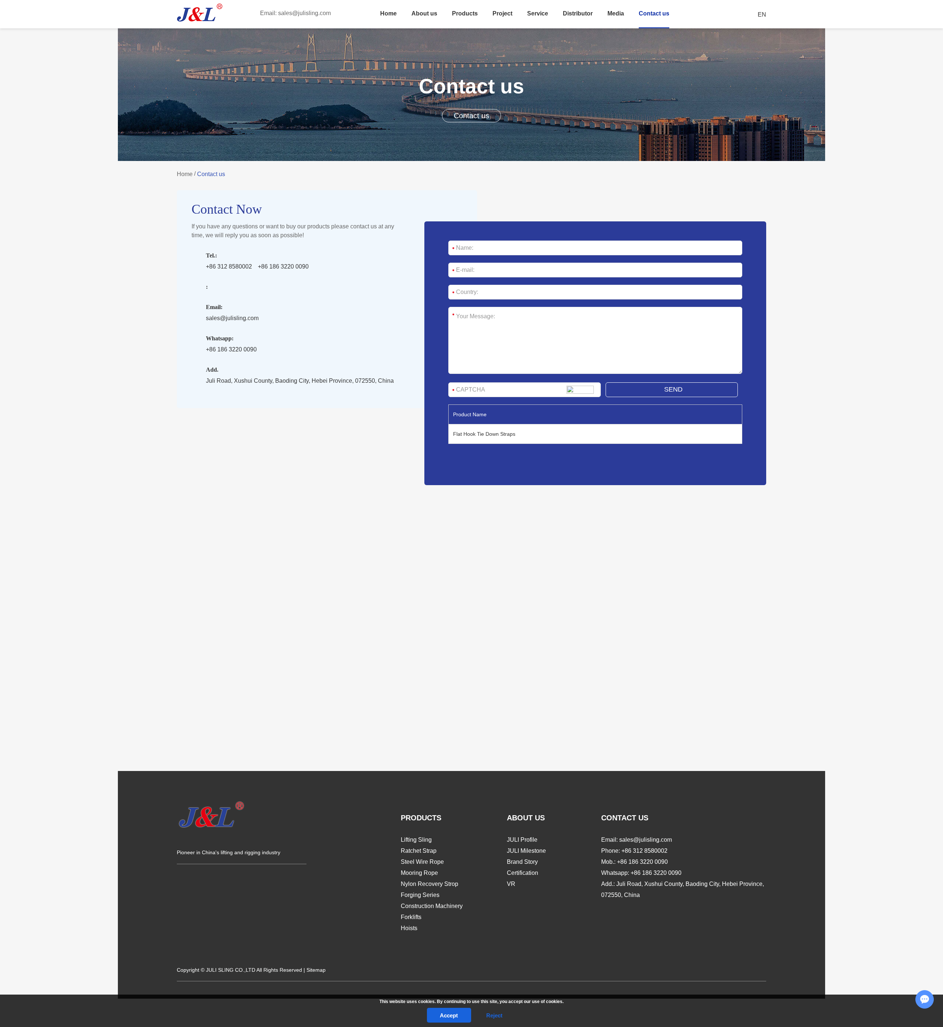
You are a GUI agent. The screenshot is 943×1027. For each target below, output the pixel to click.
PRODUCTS (421, 818)
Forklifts (411, 917)
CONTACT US (624, 818)
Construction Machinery (432, 906)
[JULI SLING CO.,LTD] (200, 12)
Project (502, 13)
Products (465, 13)
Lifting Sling (416, 840)
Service (537, 13)
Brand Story (522, 862)
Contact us (654, 13)
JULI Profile (522, 840)
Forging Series (420, 895)
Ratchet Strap (419, 851)
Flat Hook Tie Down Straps (484, 434)
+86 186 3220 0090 (231, 349)
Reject (494, 1015)
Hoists (409, 928)
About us (424, 13)
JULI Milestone (526, 851)
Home (388, 13)
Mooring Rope (419, 873)
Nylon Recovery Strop (429, 884)
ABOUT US (526, 818)
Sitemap (316, 970)
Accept (449, 1015)
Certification (522, 873)
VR (511, 884)
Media (615, 13)
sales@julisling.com (304, 13)
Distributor (578, 13)
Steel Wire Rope (422, 862)
